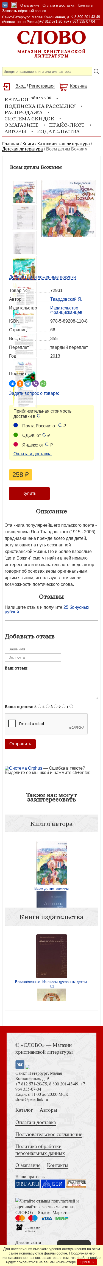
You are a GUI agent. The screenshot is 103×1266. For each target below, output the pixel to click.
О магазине (29, 5)
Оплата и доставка (58, 5)
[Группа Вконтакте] (5, 5)
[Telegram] (27, 383)
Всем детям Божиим (51, 889)
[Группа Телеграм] (14, 5)
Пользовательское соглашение (48, 1134)
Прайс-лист (67, 125)
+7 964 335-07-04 (81, 21)
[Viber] (35, 383)
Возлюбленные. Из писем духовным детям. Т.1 (51, 984)
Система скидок (29, 118)
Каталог (24, 1109)
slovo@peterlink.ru (31, 1099)
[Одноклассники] (20, 383)
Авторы (15, 131)
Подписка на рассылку (40, 106)
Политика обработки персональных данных (40, 1149)
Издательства (58, 131)
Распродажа (23, 112)
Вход (20, 86)
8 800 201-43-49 (87, 17)
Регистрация (42, 86)
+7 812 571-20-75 (53, 21)
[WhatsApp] (43, 383)
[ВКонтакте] (12, 383)
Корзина (78, 86)
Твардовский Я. (66, 299)
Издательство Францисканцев (66, 310)
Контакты (85, 5)
